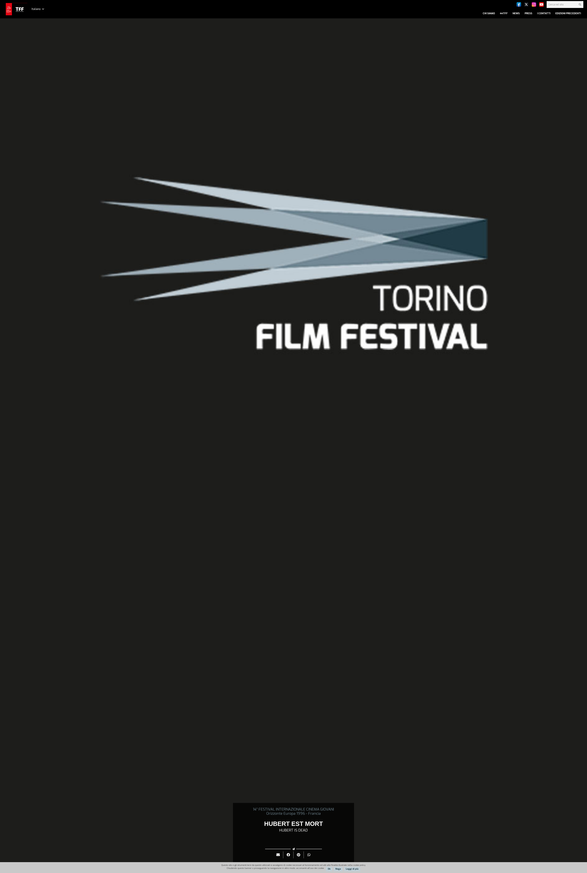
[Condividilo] (288, 854)
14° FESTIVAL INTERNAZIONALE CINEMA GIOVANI (293, 809)
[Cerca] (579, 4)
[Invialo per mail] (278, 854)
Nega (338, 868)
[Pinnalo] (299, 854)
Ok (329, 868)
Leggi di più (352, 868)
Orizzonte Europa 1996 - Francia (293, 813)
